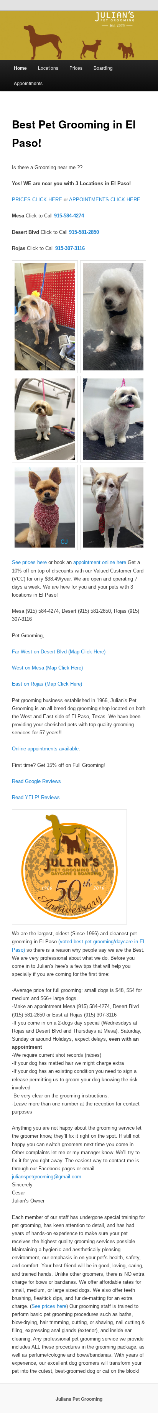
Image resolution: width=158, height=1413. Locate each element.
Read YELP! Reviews (36, 797)
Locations (48, 67)
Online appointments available (45, 749)
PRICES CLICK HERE (37, 199)
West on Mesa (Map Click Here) (47, 668)
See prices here (29, 562)
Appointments (28, 83)
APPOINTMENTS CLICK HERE (104, 199)
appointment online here (99, 562)
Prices (75, 67)
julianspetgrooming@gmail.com (46, 1176)
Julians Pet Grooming (79, 1398)
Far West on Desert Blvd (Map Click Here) (58, 652)
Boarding (103, 67)
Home (20, 67)
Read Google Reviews (36, 781)
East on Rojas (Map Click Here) (47, 684)
